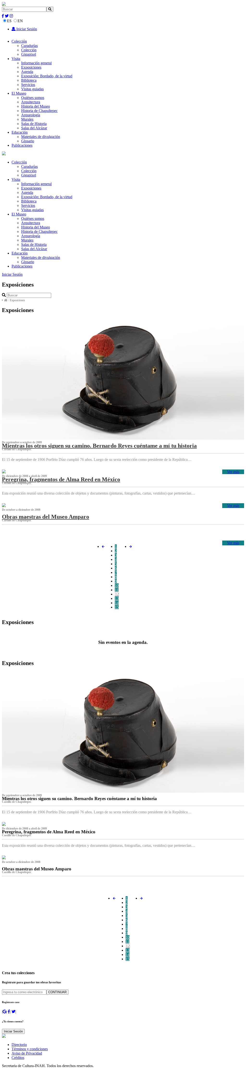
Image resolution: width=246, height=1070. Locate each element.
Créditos (18, 1058)
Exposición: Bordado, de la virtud (46, 76)
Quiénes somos (32, 98)
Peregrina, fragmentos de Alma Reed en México (61, 479)
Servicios (28, 85)
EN (20, 21)
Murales (27, 119)
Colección (19, 41)
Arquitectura (30, 102)
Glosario (27, 141)
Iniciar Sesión (26, 29)
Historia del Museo (35, 106)
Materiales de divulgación (40, 137)
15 (117, 607)
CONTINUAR (57, 992)
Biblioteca (29, 80)
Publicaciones (22, 145)
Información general (36, 63)
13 (117, 598)
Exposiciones (31, 67)
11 (116, 590)
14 (117, 603)
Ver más (233, 472)
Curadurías (29, 46)
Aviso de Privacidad (27, 1053)
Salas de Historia (34, 124)
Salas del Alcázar (34, 128)
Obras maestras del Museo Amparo (45, 517)
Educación (20, 132)
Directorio (19, 1045)
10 (117, 585)
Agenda (27, 72)
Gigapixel (28, 54)
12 (117, 594)
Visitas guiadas (32, 89)
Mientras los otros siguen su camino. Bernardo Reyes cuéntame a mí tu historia (99, 446)
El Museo (19, 93)
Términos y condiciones (30, 1049)
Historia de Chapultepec (39, 111)
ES (9, 21)
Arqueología (30, 115)
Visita (16, 59)
